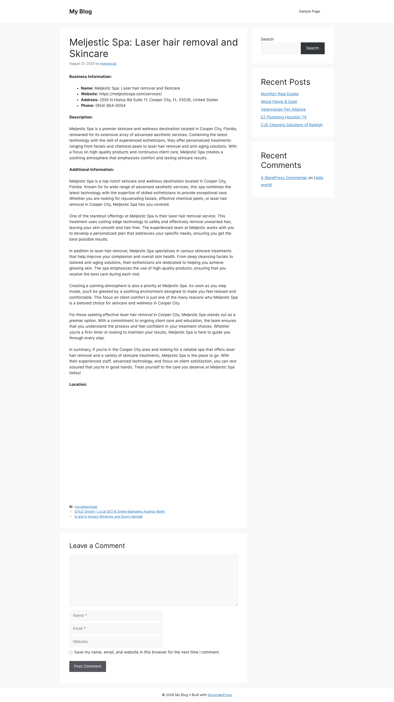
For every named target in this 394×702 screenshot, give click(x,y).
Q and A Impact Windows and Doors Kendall (108, 516)
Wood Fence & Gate (279, 101)
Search (267, 39)
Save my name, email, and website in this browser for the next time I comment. (147, 652)
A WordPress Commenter (284, 177)
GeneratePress (220, 695)
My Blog (80, 11)
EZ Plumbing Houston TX (284, 117)
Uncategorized (86, 507)
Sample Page (309, 11)
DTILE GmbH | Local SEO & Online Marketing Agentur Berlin (120, 511)
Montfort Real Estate (280, 94)
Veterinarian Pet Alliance (283, 109)
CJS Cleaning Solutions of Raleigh (292, 125)
